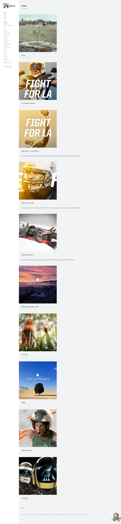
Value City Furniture (7, 62)
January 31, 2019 (25, 105)
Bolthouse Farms (7, 32)
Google (5, 41)
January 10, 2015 (25, 452)
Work (5, 14)
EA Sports (6, 38)
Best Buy (5, 31)
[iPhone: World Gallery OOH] (70, 284)
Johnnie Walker (7, 44)
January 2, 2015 (25, 500)
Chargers (5, 35)
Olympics (5, 53)
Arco (5, 28)
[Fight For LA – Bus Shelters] (70, 129)
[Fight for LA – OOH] (70, 181)
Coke (5, 37)
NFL (4, 49)
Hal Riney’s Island (7, 43)
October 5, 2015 (25, 309)
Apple (5, 26)
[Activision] (70, 476)
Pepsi (5, 55)
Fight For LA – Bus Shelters (30, 151)
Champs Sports (7, 34)
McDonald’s (6, 46)
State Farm (6, 59)
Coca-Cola (24, 354)
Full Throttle (6, 40)
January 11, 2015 (25, 404)
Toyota (5, 61)
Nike (5, 50)
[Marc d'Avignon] (9, 7)
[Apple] (70, 380)
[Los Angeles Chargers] (70, 81)
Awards (5, 17)
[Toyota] (70, 33)
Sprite (5, 58)
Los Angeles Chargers (28, 103)
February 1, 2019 (25, 57)
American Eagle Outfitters (9, 25)
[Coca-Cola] (70, 332)
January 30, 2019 (25, 257)
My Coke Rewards (7, 47)
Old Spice (5, 52)
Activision (6, 23)
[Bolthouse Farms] (70, 428)
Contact (5, 18)
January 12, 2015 (25, 356)
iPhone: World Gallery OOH (30, 307)
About (5, 15)
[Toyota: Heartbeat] (70, 233)
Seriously (5, 56)
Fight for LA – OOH (27, 203)
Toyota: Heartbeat (27, 255)
